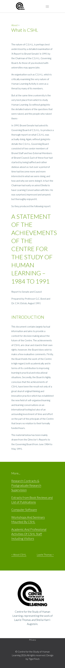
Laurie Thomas (44, 554)
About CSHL (19, 554)
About (14, 25)
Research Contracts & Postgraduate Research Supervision (26, 485)
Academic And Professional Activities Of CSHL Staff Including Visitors (28, 533)
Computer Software (24, 509)
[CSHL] (20, 6)
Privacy (32, 639)
